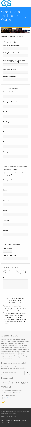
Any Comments (7, 278)
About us (8, 420)
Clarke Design (13, 416)
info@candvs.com (9, 398)
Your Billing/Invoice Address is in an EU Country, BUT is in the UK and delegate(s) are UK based (15, 315)
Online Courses (16, 420)
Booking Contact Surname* (11, 53)
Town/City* (6, 122)
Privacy (8, 422)
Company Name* (7, 92)
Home (2, 420)
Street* (5, 112)
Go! (27, 373)
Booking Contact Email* (10, 69)
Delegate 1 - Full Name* (9, 255)
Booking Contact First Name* (11, 45)
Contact (24, 420)
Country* (5, 152)
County (5, 132)
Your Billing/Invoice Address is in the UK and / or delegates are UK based (15, 310)
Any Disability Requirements (22, 272)
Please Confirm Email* (9, 76)
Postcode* (6, 142)
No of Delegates (7, 248)
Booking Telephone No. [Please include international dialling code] (14, 61)
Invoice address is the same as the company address (14, 174)
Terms (2, 422)
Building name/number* (9, 102)
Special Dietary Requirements (9, 272)
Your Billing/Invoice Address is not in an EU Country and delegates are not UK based (15, 321)
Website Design (5, 416)
